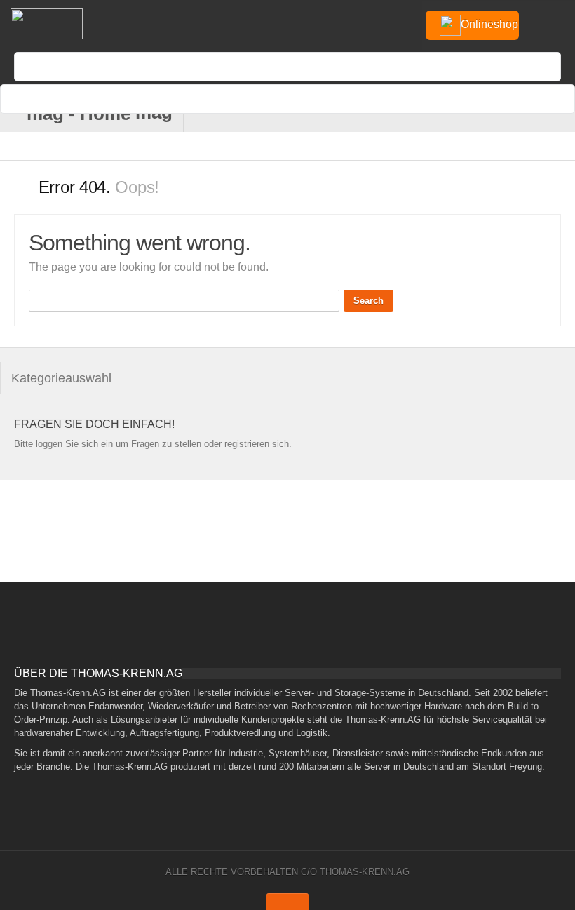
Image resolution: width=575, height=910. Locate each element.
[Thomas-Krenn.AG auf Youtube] (489, 114)
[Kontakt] (443, 114)
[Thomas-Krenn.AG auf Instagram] (559, 114)
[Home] (45, 23)
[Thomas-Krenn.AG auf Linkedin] (536, 114)
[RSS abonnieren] (512, 114)
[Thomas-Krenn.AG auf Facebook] (466, 114)
